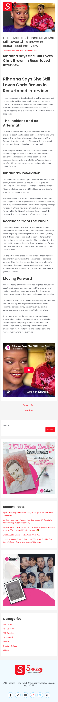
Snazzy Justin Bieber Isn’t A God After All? (21, 534)
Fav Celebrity (8, 628)
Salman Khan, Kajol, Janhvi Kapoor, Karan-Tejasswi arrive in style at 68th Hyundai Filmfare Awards (29, 529)
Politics (6, 641)
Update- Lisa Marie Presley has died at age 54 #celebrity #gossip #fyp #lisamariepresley (27, 521)
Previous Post (29, 405)
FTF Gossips (8, 633)
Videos (6, 650)
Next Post (29, 410)
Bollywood (8, 624)
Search (6, 425)
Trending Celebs (10, 646)
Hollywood (9, 50)
